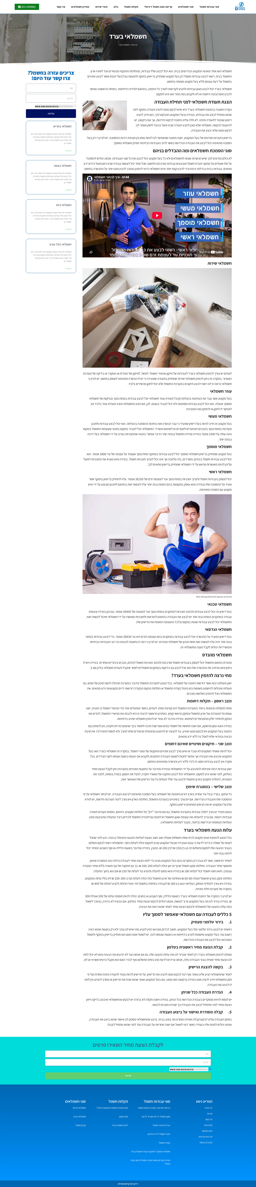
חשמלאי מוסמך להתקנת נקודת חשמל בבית (150, 1151)
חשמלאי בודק (79, 1116)
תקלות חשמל (131, 6)
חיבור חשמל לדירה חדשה (158, 1134)
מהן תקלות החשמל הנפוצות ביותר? (112, 1107)
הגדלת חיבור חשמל (161, 1125)
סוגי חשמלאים (186, 6)
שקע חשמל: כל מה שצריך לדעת (156, 1116)
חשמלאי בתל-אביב (60, 244)
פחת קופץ (123, 1116)
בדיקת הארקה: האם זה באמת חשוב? (154, 1107)
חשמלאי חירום (79, 1107)
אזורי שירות (101, 6)
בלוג (115, 6)
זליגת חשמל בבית (120, 1125)
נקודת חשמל (164, 1142)
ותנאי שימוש (40, 106)
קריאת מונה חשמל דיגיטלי (158, 6)
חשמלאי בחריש (62, 126)
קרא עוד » (68, 150)
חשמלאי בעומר (62, 166)
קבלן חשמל (81, 1125)
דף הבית (134, 44)
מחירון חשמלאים (80, 6)
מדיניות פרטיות (52, 106)
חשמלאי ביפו (63, 205)
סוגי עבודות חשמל (209, 6)
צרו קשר (60, 6)
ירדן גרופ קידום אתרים (128, 1183)
